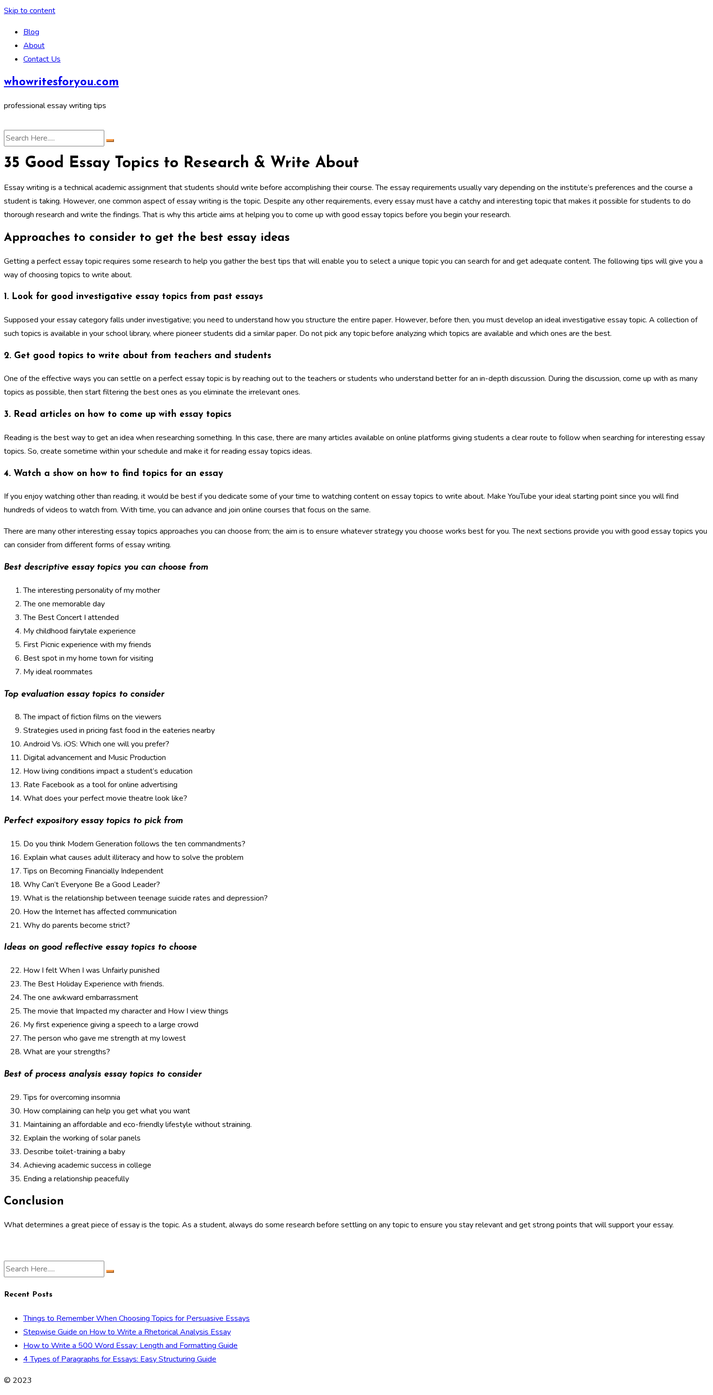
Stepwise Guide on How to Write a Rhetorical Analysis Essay (127, 1332)
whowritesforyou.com (61, 82)
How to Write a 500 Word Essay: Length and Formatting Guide (130, 1345)
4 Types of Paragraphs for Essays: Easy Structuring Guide (119, 1359)
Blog (31, 32)
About (34, 45)
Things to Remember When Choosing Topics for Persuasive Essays (136, 1318)
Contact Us (42, 59)
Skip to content (29, 10)
